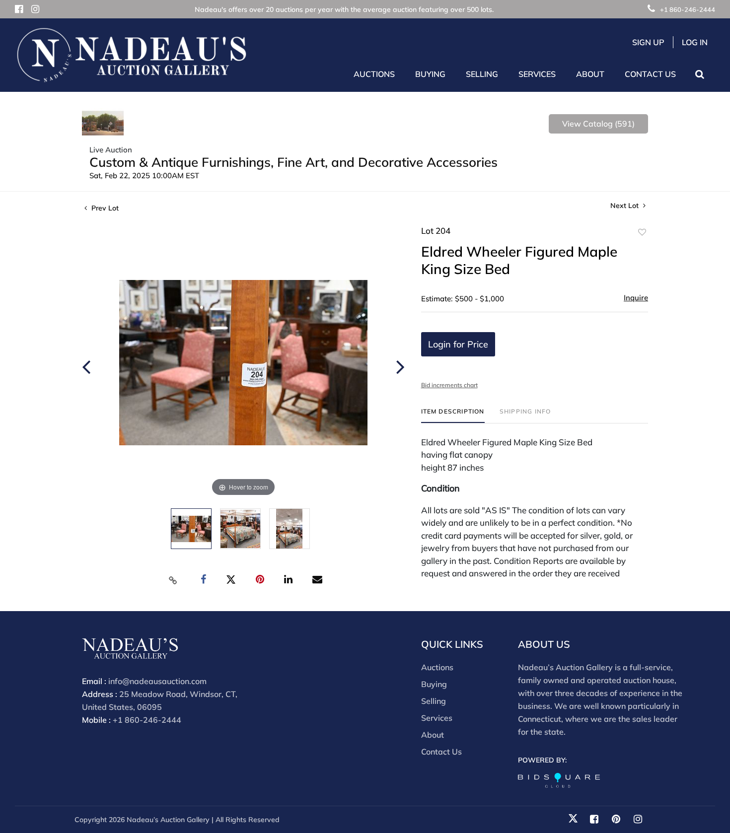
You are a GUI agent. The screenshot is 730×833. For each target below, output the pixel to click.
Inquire (636, 297)
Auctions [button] (374, 74)
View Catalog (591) (598, 124)
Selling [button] (482, 74)
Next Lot (625, 206)
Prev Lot (104, 208)
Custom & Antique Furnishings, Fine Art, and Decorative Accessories (293, 162)
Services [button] (537, 74)
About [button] (590, 74)
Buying (434, 684)
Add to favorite (642, 232)
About (432, 735)
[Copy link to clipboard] (173, 580)
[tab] (453, 415)
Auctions (437, 667)
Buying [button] (430, 74)
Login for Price (458, 344)
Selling (433, 701)
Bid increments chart (449, 385)
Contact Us (650, 74)
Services (436, 718)
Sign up (648, 42)
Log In (695, 42)
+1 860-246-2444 (687, 9)
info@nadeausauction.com (157, 681)
